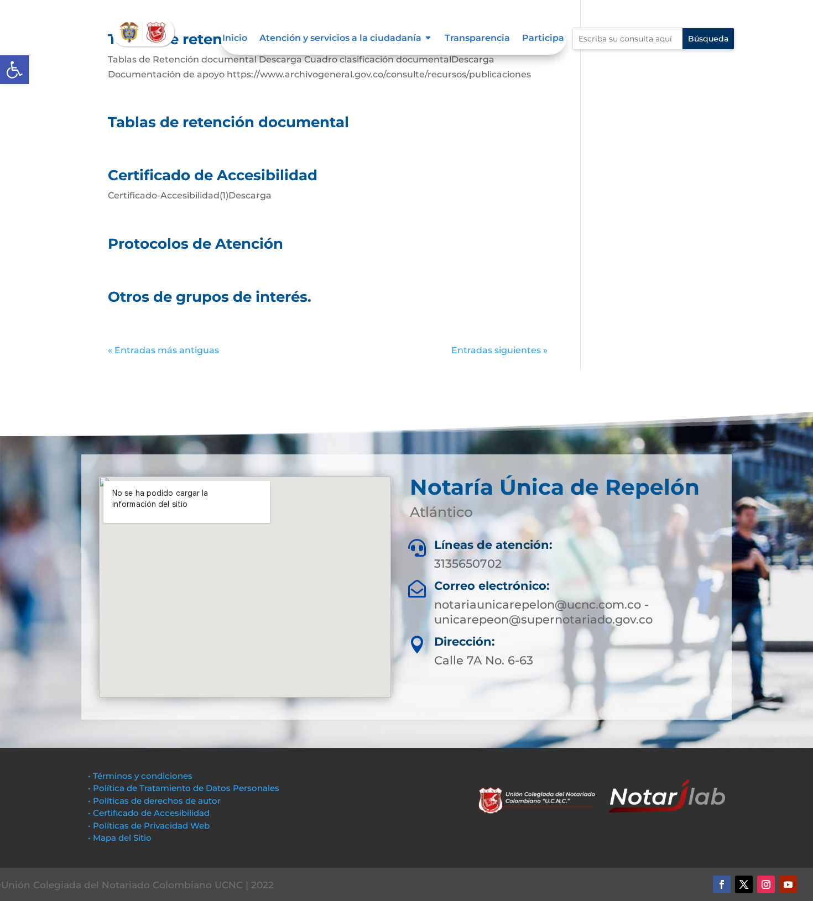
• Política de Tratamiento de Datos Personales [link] (183, 788)
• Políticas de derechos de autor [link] (154, 800)
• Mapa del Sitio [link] (121, 837)
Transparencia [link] (477, 38)
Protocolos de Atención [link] (195, 244)
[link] (14, 69)
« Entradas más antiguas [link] (163, 350)
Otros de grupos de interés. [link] (209, 297)
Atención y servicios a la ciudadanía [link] (340, 38)
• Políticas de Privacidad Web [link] (149, 825)
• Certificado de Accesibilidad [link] (149, 813)
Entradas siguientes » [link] (499, 350)
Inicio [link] (234, 38)
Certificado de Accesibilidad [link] (212, 175)
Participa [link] (543, 38)
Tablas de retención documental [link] (228, 122)
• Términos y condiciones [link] (140, 776)
